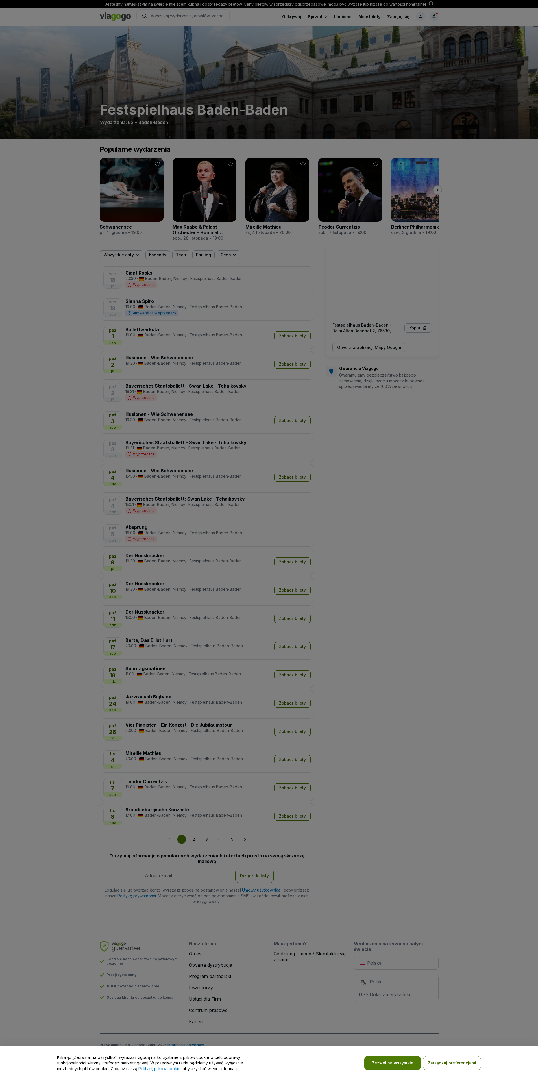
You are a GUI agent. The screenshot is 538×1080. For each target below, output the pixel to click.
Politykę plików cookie (159, 1068)
